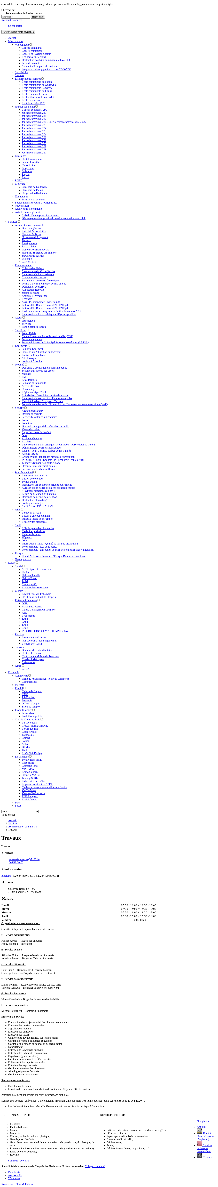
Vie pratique (21, 196)
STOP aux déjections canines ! (38, 490)
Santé (18, 525)
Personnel (27, 258)
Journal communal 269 (34, 146)
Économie (13, 672)
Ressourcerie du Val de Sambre (38, 271)
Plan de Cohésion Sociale (35, 249)
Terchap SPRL (30, 778)
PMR (25, 376)
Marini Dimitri (29, 799)
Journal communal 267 (34, 152)
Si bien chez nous (31, 653)
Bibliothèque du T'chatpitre (36, 593)
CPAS (18, 317)
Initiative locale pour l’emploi (37, 518)
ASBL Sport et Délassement (37, 569)
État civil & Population (34, 231)
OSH (24, 540)
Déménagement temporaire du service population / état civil (53, 218)
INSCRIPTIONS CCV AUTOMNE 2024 (45, 631)
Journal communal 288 (34, 115)
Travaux (26, 240)
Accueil (12, 37)
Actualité (202, 1126)
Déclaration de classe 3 (34, 286)
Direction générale (32, 228)
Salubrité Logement (32, 348)
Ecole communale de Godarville (39, 84)
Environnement (23, 265)
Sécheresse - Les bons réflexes (38, 469)
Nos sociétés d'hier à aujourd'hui (39, 640)
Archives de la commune (28, 208)
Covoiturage (28, 389)
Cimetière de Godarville (35, 186)
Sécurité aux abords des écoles (38, 370)
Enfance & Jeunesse (26, 600)
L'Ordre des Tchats (32, 643)
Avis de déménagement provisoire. (40, 215)
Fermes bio (28, 713)
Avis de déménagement (27, 212)
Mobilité (19, 364)
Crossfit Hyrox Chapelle (35, 725)
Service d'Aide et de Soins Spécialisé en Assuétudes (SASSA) (55, 342)
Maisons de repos (31, 534)
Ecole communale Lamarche (37, 87)
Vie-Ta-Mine (29, 790)
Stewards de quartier (33, 255)
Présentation (28, 320)
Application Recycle (33, 289)
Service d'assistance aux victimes (39, 417)
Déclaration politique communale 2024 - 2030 (46, 60)
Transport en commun (33, 199)
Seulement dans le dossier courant (23, 13)
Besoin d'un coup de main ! (36, 515)
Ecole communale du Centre (37, 91)
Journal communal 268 (34, 149)
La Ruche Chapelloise (34, 355)
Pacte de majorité (31, 63)
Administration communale (29, 225)
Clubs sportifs (29, 584)
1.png (25, 618)
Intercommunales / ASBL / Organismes (36, 202)
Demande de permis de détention (39, 496)
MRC (25, 694)
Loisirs (11, 562)
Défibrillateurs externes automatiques (41, 447)
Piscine (25, 572)
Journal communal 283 (34, 131)
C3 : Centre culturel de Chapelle (39, 597)
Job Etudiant (28, 697)
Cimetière (20, 183)
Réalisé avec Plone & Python (17, 1184)
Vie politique (22, 44)
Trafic (25, 750)
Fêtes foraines (29, 379)
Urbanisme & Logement (35, 237)
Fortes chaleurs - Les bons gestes (39, 546)
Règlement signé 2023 (34, 392)
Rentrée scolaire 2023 (33, 103)
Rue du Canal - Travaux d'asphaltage (205, 1136)
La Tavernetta (29, 722)
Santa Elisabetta (30, 162)
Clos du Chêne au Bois (27, 719)
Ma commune (15, 41)
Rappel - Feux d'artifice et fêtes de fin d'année (46, 450)
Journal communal (25, 106)
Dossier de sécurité (32, 413)
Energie (19, 553)
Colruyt (26, 737)
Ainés (18, 665)
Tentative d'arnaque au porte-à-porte (41, 462)
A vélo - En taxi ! (31, 386)
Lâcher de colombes (32, 478)
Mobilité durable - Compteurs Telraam (42, 401)
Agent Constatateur (32, 410)
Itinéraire (6, 875)
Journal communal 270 (34, 143)
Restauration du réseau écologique (40, 280)
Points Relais (29, 333)
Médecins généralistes (33, 531)
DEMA (26, 747)
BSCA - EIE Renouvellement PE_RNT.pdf (45, 305)
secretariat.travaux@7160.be (24, 859)
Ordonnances (22, 205)
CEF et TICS (29, 261)
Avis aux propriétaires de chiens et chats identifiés (48, 487)
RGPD (18, 180)
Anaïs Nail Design (32, 753)
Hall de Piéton (29, 578)
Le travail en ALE (31, 512)
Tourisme (20, 647)
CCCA (25, 668)
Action (25, 744)
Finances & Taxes (31, 234)
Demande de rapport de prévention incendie (45, 426)
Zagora (25, 174)
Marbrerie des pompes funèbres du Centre (44, 787)
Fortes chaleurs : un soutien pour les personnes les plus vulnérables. (58, 549)
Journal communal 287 (34, 118)
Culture (19, 590)
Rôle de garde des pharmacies (38, 528)
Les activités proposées (34, 521)
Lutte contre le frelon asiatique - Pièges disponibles (49, 314)
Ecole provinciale (31, 100)
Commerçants (29, 681)
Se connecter (15, 25)
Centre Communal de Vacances (39, 609)
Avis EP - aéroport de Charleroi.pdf (41, 301)
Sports (18, 566)
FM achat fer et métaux (34, 781)
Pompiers (27, 423)
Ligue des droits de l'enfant (36, 432)
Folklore (19, 634)
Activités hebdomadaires (35, 587)
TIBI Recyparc (30, 796)
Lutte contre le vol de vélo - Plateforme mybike (47, 398)
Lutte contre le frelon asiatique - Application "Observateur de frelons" (59, 444)
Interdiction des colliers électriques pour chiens (47, 484)
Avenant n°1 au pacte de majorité (39, 66)
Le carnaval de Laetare (34, 637)
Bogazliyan (28, 168)
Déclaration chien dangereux (37, 500)
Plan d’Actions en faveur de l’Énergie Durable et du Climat (53, 556)
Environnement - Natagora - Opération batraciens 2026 (51, 311)
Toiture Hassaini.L (32, 759)
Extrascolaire (29, 246)
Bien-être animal (24, 472)
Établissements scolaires (28, 78)
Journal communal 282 (34, 134)
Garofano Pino (30, 765)
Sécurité (19, 407)
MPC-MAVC (29, 768)
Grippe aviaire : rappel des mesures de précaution (48, 456)
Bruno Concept (30, 771)
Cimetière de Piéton (32, 190)
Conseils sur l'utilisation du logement (41, 352)
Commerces (21, 675)
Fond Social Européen (34, 326)
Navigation (203, 1121)
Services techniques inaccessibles (204, 1148)
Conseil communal (32, 50)
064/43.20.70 (16, 862)
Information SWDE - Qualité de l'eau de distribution (50, 543)
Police (25, 420)
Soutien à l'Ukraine (32, 361)
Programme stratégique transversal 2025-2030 (46, 69)
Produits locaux (23, 710)
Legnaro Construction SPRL (37, 784)
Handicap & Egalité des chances (39, 252)
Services (12, 221)
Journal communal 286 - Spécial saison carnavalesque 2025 (54, 121)
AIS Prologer (29, 358)
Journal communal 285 (34, 125)
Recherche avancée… (13, 20)
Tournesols (28, 734)
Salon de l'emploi (31, 706)
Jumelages (20, 156)
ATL (24, 612)
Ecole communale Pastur (35, 94)
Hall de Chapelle (31, 575)
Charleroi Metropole (33, 659)
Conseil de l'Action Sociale (36, 53)
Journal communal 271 (34, 140)
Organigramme (23, 559)
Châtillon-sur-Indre (32, 159)
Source (25, 740)
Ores (24, 435)
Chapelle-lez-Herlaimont (35, 193)
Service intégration (32, 339)
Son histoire (21, 72)
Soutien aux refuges (32, 503)
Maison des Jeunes (32, 606)
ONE (25, 603)
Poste (18, 805)
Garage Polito (29, 731)
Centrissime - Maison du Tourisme (40, 656)
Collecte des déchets (33, 268)
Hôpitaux (27, 537)
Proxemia (27, 700)
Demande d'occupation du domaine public (44, 367)
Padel (25, 581)
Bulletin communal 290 (34, 109)
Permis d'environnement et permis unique (44, 283)
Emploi (19, 688)
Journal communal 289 (34, 112)
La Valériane (22, 756)
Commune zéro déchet (34, 277)
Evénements (28, 615)
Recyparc (27, 298)
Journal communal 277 (34, 137)
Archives (27, 441)
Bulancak (27, 171)
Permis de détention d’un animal (39, 493)
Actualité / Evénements (34, 295)
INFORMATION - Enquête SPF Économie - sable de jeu (53, 459)
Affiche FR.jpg (30, 453)
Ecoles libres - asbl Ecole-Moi (38, 97)
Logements (21, 345)
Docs (18, 802)
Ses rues (19, 75)
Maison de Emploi (32, 691)
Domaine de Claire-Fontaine (37, 650)
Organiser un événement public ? (39, 466)
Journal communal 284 (34, 128)
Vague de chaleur (31, 429)
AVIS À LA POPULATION (37, 506)
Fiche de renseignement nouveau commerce (45, 678)
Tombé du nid (29, 481)
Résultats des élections (34, 56)
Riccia (25, 177)
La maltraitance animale (34, 475)
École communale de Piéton (37, 81)
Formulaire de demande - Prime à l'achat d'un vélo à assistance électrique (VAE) (65, 404)
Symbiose (20, 330)
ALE (17, 509)
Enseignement (29, 243)
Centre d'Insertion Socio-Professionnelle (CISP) (47, 336)
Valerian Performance (33, 793)
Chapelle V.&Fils (31, 775)
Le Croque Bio (30, 728)
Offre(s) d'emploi (31, 703)
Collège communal (32, 47)
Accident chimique (32, 438)
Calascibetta (28, 165)
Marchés (26, 373)
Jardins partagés (30, 292)
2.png (25, 621)
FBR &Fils (28, 762)
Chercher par (8, 10)
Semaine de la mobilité (34, 382)
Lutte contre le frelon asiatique (38, 274)
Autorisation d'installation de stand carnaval (45, 395)
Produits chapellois (32, 716)
